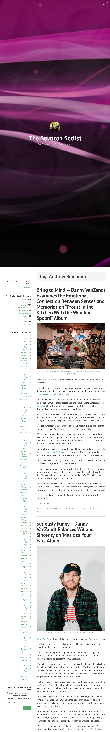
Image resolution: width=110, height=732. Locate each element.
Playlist (25, 316)
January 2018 (26, 619)
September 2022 (25, 465)
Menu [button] (103, 5)
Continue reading (45, 503)
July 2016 (28, 663)
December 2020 (25, 523)
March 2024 (27, 416)
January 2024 (26, 421)
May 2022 (28, 476)
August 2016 (26, 660)
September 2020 (25, 531)
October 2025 (26, 363)
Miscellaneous (23, 308)
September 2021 (25, 498)
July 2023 (28, 438)
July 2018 (28, 602)
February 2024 (26, 418)
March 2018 (27, 613)
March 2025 (27, 383)
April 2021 (27, 512)
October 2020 (26, 528)
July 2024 (28, 405)
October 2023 (26, 429)
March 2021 (27, 514)
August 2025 (26, 369)
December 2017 (25, 622)
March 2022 (27, 481)
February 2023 (26, 451)
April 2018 (27, 611)
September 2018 (25, 597)
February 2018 (26, 616)
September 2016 (25, 657)
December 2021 (25, 490)
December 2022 (25, 457)
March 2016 (27, 674)
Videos (25, 324)
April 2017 (27, 644)
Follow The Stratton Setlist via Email (19, 688)
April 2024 (27, 413)
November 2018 (25, 591)
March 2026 (27, 350)
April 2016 (27, 671)
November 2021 (25, 492)
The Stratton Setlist (55, 138)
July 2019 (28, 569)
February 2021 (26, 517)
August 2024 (26, 402)
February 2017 (26, 649)
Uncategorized (23, 322)
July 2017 (28, 635)
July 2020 (28, 536)
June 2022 (27, 473)
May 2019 (28, 575)
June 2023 (27, 440)
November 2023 (25, 426)
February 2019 (26, 583)
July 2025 (28, 372)
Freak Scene (87, 468)
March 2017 (27, 646)
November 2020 (25, 525)
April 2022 (27, 479)
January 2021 (26, 520)
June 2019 (27, 572)
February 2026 (26, 352)
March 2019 (27, 580)
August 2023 (26, 435)
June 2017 (27, 638)
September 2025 (25, 366)
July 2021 (28, 503)
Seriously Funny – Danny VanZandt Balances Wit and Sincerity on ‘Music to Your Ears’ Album (65, 532)
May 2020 (28, 542)
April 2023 (27, 446)
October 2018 (26, 594)
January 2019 (26, 586)
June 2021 (27, 506)
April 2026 (27, 347)
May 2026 (28, 344)
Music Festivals (23, 311)
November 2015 (25, 676)
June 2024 (27, 407)
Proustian (63, 399)
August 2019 (26, 567)
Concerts (24, 305)
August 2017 (26, 633)
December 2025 (25, 358)
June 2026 (27, 341)
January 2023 (26, 454)
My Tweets (27, 288)
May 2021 (28, 509)
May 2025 (28, 377)
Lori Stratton (42, 508)
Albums (24, 300)
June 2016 (27, 665)
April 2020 (27, 545)
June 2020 (27, 539)
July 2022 (28, 471)
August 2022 (26, 468)
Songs (25, 319)
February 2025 (26, 385)
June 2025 (27, 374)
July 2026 (28, 339)
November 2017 (25, 624)
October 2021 (26, 495)
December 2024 (25, 391)
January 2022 (26, 487)
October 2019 (26, 561)
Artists (25, 302)
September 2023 (25, 432)
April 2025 (27, 380)
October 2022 (26, 462)
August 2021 (26, 501)
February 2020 (26, 550)
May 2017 (28, 641)
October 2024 (26, 396)
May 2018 (28, 608)
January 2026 (26, 355)
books (98, 399)
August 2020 (26, 534)
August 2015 (26, 679)
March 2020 (27, 547)
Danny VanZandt (48, 379)
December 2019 (25, 556)
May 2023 (28, 443)
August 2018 (26, 600)
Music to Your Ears (96, 638)
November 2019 (25, 558)
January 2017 (26, 652)
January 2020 (26, 553)
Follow (27, 708)
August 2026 (26, 336)
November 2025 (25, 361)
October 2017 (26, 627)
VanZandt (41, 405)
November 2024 (25, 394)
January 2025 (26, 388)
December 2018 (25, 589)
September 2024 (25, 399)
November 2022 (25, 460)
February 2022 (26, 484)
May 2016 (28, 668)
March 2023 (27, 449)
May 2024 (28, 410)
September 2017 (25, 630)
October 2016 (26, 655)
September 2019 (25, 564)
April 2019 (27, 578)
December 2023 (25, 424)
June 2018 (27, 605)
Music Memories (23, 313)
